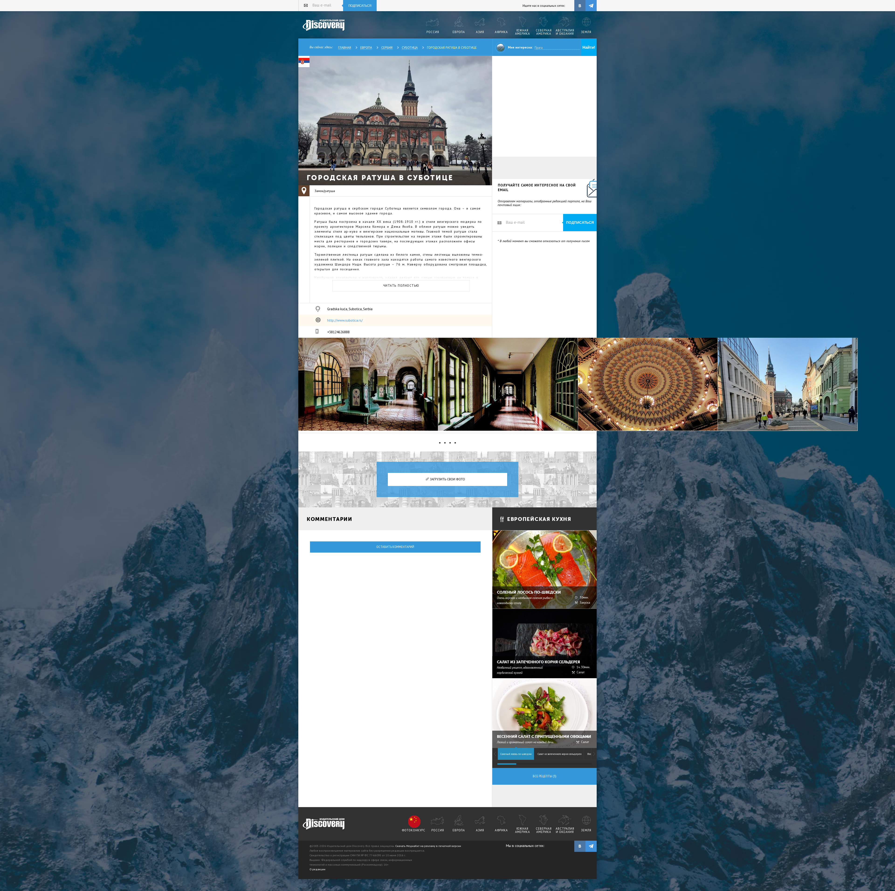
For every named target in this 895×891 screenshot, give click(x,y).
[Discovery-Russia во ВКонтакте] (579, 5)
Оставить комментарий (395, 547)
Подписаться (359, 5)
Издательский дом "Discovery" (324, 25)
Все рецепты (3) (544, 776)
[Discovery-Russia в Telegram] (591, 5)
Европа (366, 47)
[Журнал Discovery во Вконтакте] (579, 846)
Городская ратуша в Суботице (452, 47)
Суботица (410, 47)
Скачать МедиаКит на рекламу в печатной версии (428, 846)
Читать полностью (401, 286)
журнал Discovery (324, 824)
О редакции (317, 869)
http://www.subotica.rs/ (345, 320)
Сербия (386, 47)
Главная (344, 47)
